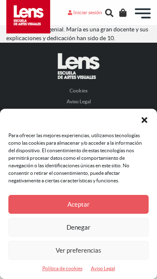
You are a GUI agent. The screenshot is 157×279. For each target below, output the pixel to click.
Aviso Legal (103, 268)
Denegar (78, 227)
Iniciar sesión (87, 12)
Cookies (78, 90)
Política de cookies (62, 268)
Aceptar (78, 204)
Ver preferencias (78, 250)
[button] (144, 119)
